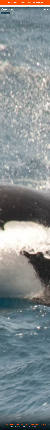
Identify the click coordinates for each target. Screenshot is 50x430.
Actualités (29, 426)
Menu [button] (46, 9)
